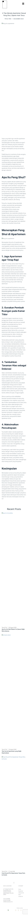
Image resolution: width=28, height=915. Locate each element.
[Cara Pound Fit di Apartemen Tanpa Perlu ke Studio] (14, 812)
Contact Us (20, 896)
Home (19, 889)
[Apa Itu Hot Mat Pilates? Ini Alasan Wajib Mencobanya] (14, 568)
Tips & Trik (7, 19)
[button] (23, 4)
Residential (20, 891)
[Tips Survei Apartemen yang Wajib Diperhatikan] (14, 690)
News (19, 894)
